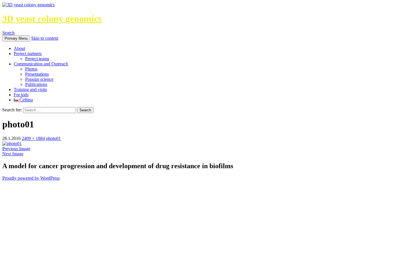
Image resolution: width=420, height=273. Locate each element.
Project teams (37, 58)
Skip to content (44, 38)
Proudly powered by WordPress (31, 178)
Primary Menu (16, 38)
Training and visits (30, 89)
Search (8, 32)
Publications (36, 84)
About (19, 48)
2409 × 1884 (33, 138)
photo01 (53, 138)
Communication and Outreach (41, 63)
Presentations (37, 74)
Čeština (25, 99)
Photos (31, 69)
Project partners (28, 53)
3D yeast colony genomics (51, 18)
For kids (21, 94)
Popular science (39, 79)
